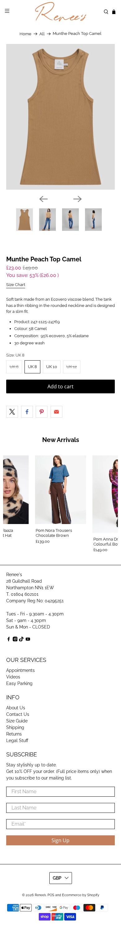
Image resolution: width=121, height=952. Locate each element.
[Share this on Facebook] (27, 412)
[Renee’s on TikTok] (21, 639)
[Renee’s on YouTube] (27, 639)
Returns (14, 733)
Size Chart (15, 284)
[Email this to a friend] (56, 412)
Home (25, 34)
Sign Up (60, 840)
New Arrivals (60, 440)
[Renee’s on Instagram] (15, 639)
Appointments (20, 670)
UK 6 (14, 366)
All (42, 34)
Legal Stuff (17, 740)
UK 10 (51, 366)
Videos (13, 676)
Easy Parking (19, 683)
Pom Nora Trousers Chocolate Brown (54, 533)
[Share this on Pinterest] (41, 412)
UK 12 (71, 366)
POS (50, 895)
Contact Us (17, 714)
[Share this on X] (12, 412)
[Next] (77, 199)
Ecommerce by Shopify (80, 895)
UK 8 (32, 366)
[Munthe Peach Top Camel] (60, 117)
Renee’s (40, 895)
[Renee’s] (60, 12)
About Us (15, 707)
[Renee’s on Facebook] (8, 639)
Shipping (15, 727)
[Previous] (43, 199)
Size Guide (17, 720)
